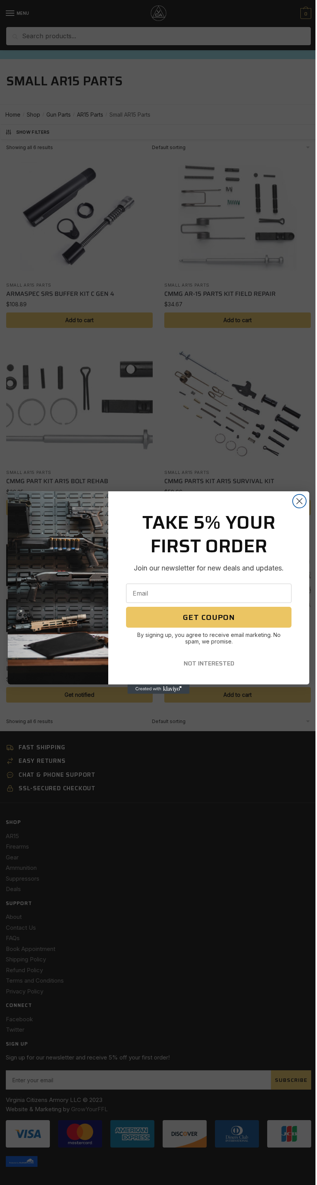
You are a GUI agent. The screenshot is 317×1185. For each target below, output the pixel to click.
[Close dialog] (299, 501)
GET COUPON (209, 617)
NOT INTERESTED (209, 663)
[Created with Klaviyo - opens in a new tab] (158, 689)
